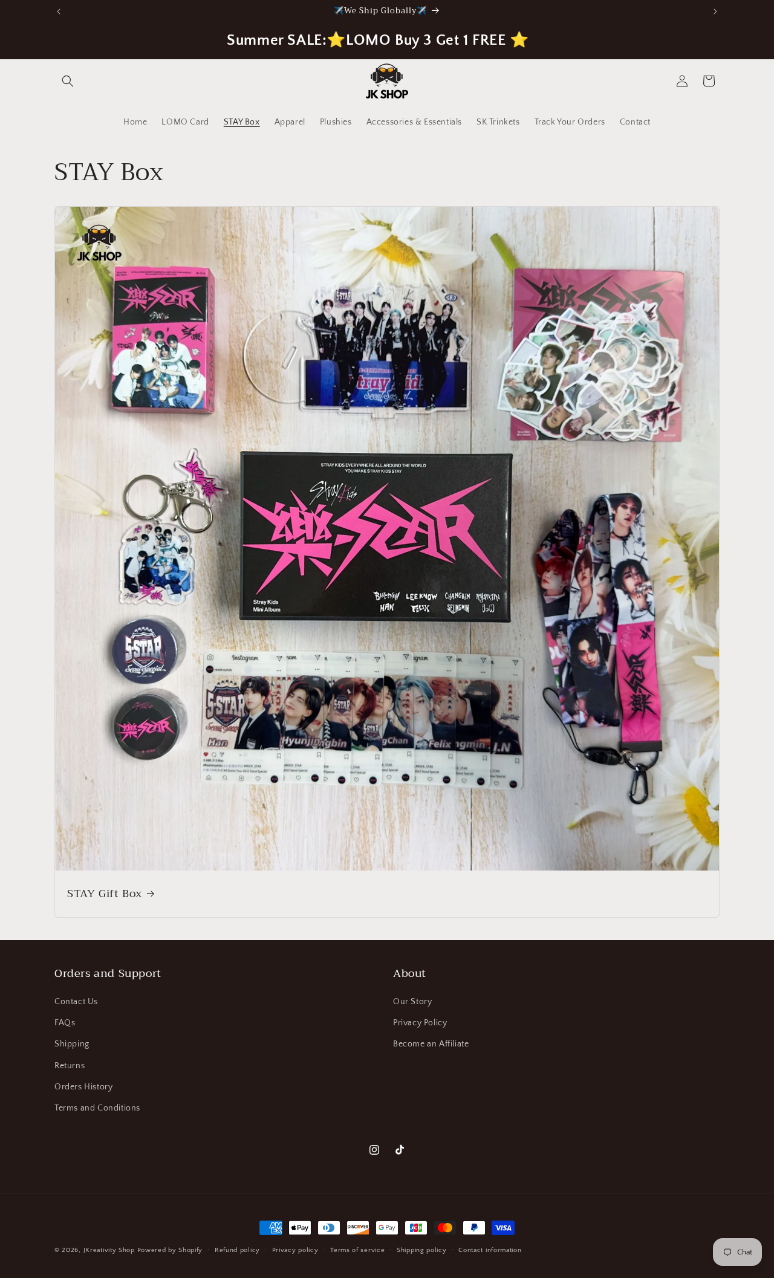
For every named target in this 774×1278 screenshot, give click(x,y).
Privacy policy (295, 1250)
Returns (69, 1066)
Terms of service (357, 1250)
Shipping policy (422, 1250)
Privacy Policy (420, 1023)
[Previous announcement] (58, 11)
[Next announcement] (715, 11)
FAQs (64, 1023)
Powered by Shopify (170, 1250)
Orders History (83, 1087)
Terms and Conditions (97, 1108)
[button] (67, 81)
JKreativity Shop (109, 1250)
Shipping (71, 1044)
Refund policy (237, 1250)
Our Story (412, 1002)
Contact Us (76, 1002)
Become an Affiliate (431, 1044)
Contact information (489, 1250)
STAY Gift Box (104, 894)
